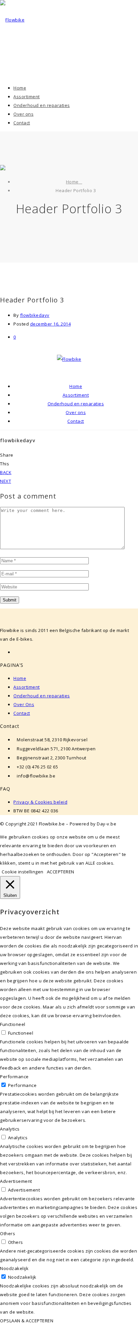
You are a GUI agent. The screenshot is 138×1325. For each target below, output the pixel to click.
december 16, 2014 (50, 324)
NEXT (5, 481)
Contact (21, 713)
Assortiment (26, 687)
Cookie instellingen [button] (23, 872)
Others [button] (7, 1233)
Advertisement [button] (16, 1181)
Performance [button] (14, 1077)
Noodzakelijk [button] (14, 1268)
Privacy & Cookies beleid (40, 802)
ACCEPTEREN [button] (60, 872)
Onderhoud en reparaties (41, 696)
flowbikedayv (35, 315)
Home (72, 182)
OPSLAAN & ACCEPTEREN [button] (26, 1321)
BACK (5, 472)
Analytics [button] (10, 1129)
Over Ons (23, 704)
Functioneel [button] (12, 1024)
